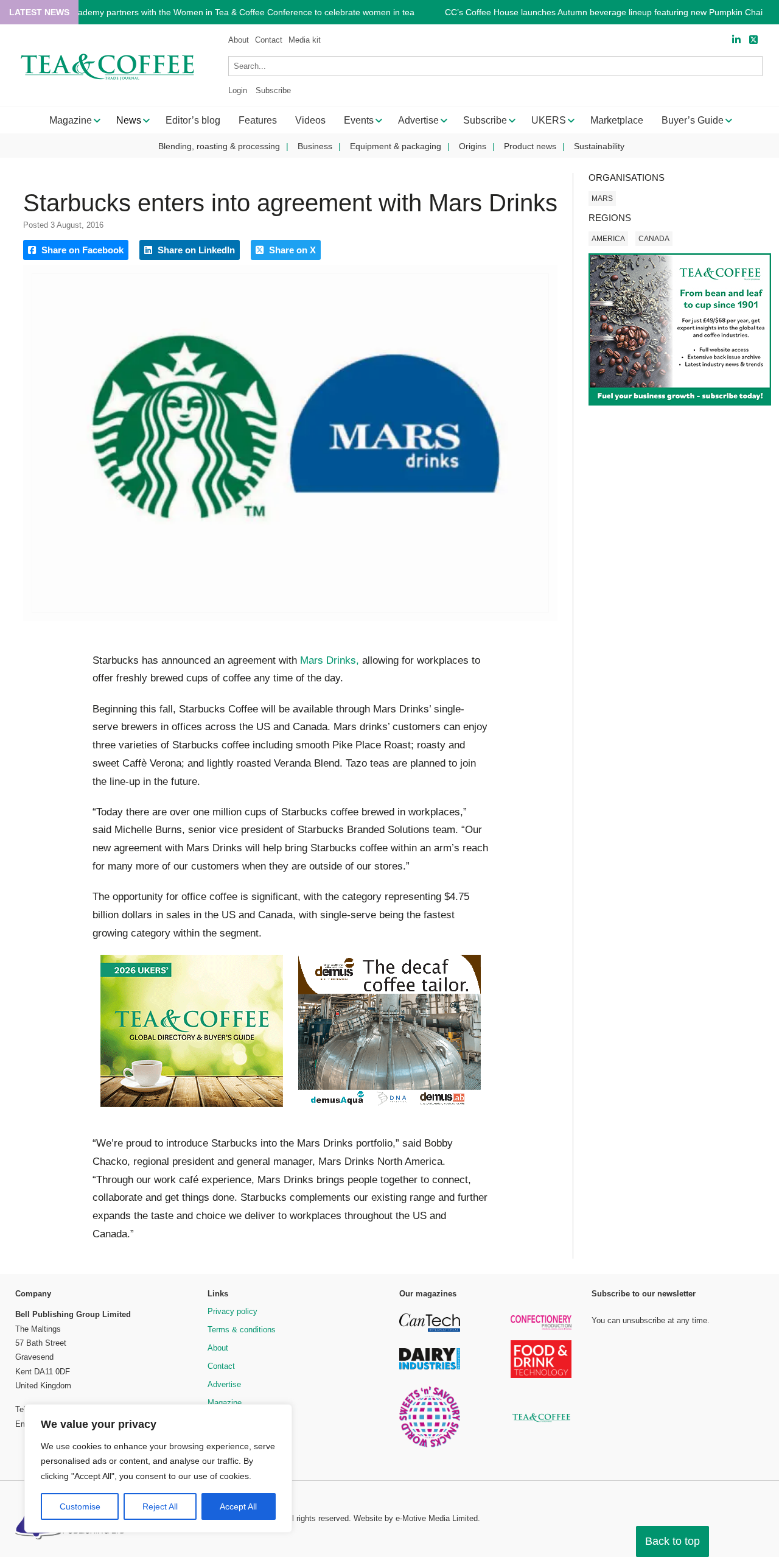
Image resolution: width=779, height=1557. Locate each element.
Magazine (225, 1402)
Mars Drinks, (329, 660)
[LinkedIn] (736, 40)
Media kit (304, 39)
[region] (158, 1468)
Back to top (672, 1541)
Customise (80, 1506)
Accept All (238, 1506)
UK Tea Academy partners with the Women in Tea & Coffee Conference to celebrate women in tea (226, 12)
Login (237, 90)
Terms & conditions (242, 1329)
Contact (268, 39)
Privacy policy (232, 1311)
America (608, 238)
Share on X (291, 250)
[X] (753, 40)
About (238, 39)
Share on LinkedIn (195, 250)
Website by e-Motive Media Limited (416, 1518)
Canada (653, 238)
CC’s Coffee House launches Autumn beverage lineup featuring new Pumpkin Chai (604, 12)
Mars (602, 198)
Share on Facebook (81, 250)
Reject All (160, 1506)
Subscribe (273, 90)
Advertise (224, 1384)
